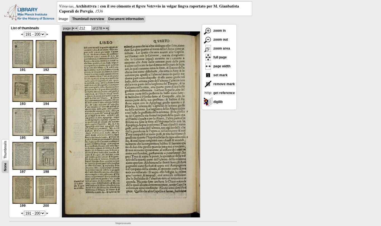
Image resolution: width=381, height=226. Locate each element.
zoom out (220, 39)
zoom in (219, 31)
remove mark (224, 84)
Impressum (123, 223)
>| (107, 28)
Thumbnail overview (88, 19)
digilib (218, 102)
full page (220, 57)
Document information (126, 19)
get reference (224, 93)
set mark (220, 75)
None (5, 167)
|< (73, 28)
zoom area (221, 48)
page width (221, 66)
